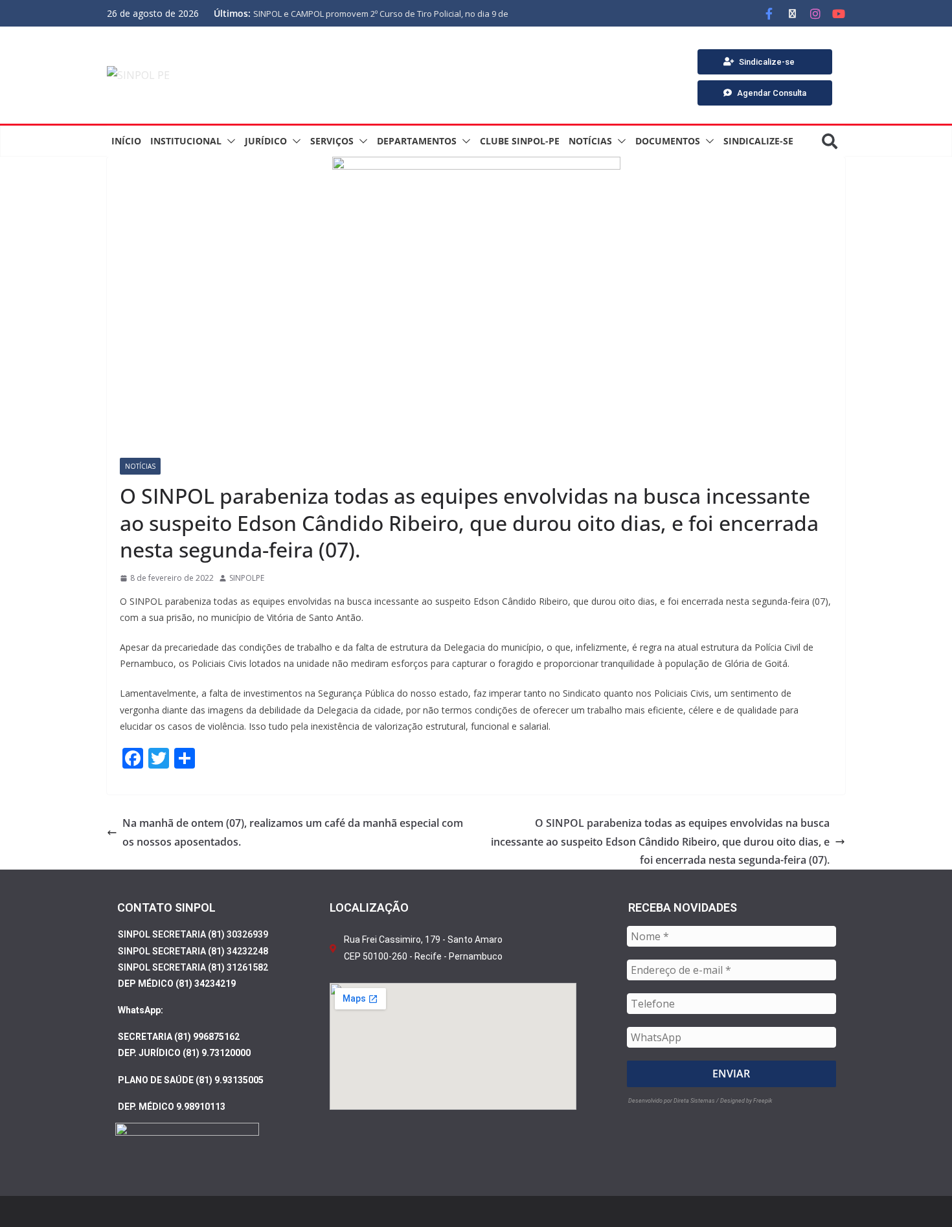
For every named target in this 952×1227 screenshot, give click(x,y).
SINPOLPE (246, 577)
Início (126, 141)
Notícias (590, 141)
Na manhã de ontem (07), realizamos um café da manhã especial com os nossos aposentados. (292, 832)
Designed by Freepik (746, 1101)
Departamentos (417, 141)
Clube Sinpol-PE (520, 141)
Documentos (667, 141)
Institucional (185, 141)
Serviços (332, 141)
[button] (228, 141)
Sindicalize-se (758, 141)
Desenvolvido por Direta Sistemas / (674, 1101)
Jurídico (266, 141)
